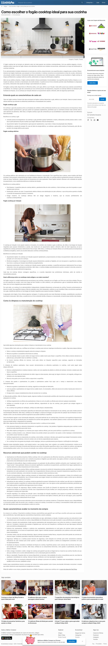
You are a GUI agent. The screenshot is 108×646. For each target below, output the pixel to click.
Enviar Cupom (62, 637)
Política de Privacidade (91, 106)
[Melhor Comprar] (8, 2)
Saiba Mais (92, 83)
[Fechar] (83, 641)
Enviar (102, 99)
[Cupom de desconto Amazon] (101, 52)
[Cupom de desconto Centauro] (101, 44)
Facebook (96, 635)
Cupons (77, 637)
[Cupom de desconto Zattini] (92, 52)
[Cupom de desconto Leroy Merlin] (101, 28)
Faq (93, 643)
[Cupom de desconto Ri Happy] (101, 36)
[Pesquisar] (82, 2)
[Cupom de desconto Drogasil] (92, 36)
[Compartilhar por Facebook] (88, 120)
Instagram (96, 637)
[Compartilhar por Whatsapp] (94, 120)
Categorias (78, 635)
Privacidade (99, 643)
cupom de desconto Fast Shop (68, 569)
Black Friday (61, 635)
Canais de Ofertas (98, 633)
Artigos (5, 6)
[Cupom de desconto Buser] (92, 44)
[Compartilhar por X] (91, 120)
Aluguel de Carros (80, 633)
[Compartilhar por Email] (97, 120)
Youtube (95, 639)
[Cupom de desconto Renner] (92, 28)
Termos (105, 643)
